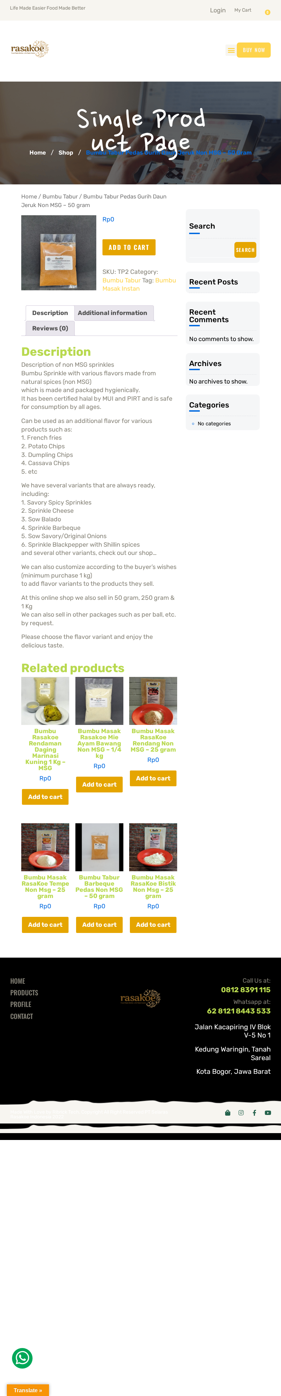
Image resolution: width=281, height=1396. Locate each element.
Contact (21, 1016)
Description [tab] (50, 313)
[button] (251, 9)
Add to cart (129, 247)
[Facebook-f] (254, 1113)
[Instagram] (241, 1113)
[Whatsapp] (22, 1358)
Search (202, 226)
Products (24, 992)
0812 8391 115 (246, 989)
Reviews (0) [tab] (50, 328)
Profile (20, 1004)
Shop (66, 152)
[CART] (269, 10)
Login (218, 10)
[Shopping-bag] (228, 1113)
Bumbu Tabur (60, 196)
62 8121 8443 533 (239, 1011)
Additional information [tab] (112, 313)
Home (37, 152)
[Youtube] (268, 1113)
